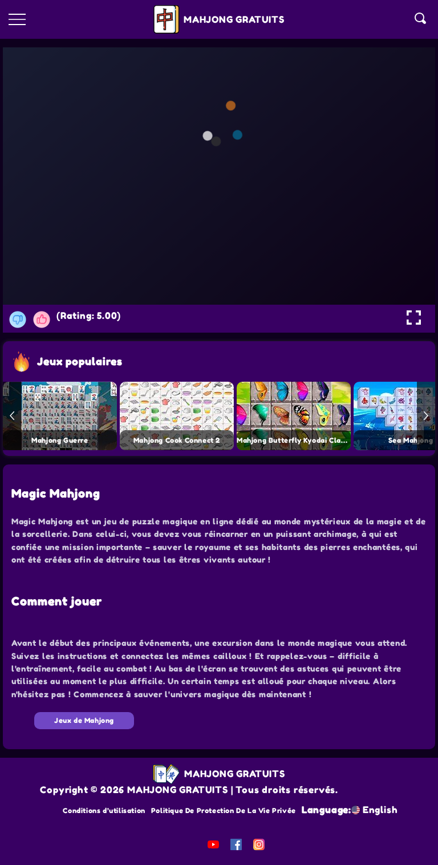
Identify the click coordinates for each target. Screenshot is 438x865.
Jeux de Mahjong (84, 720)
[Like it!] (42, 319)
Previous (12, 416)
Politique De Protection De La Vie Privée (223, 810)
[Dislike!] (18, 319)
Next (426, 416)
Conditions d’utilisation (104, 810)
